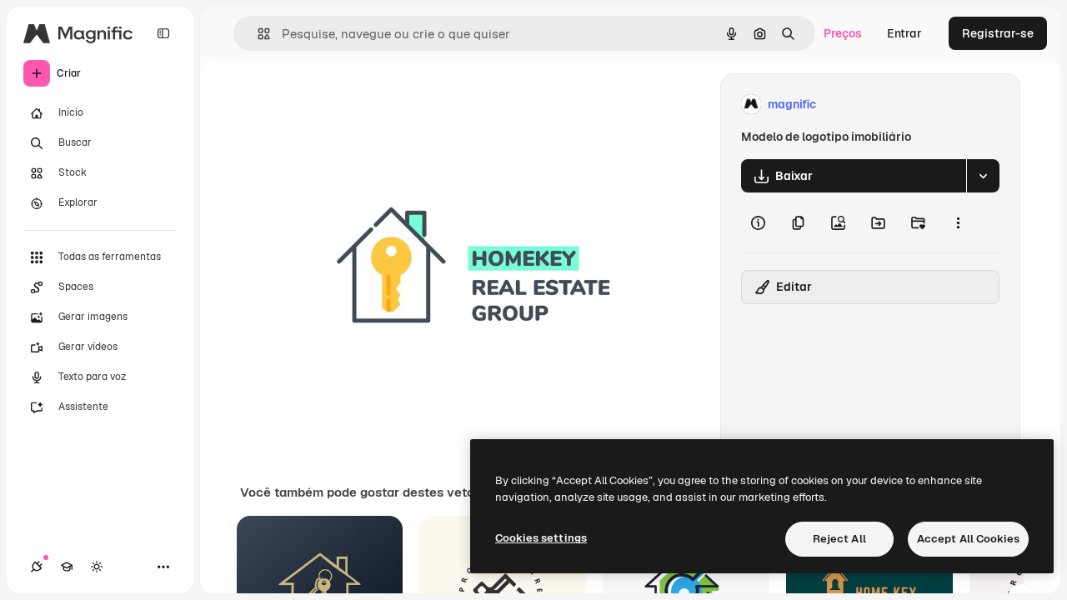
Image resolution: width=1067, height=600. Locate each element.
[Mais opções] (957, 222)
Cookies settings (541, 538)
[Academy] (66, 566)
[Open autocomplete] (257, 34)
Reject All (839, 539)
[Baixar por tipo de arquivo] (982, 175)
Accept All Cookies (968, 539)
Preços (843, 33)
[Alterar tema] (96, 566)
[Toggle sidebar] (163, 33)
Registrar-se (998, 33)
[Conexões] (36, 566)
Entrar (904, 33)
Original (388, 104)
